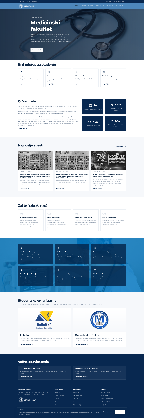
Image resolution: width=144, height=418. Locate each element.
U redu (120, 412)
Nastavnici (58, 401)
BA (123, 1)
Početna (76, 6)
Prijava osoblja (117, 1)
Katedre (57, 398)
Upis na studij (36, 50)
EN (125, 1)
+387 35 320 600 (33, 1)
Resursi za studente (108, 1)
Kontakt (122, 6)
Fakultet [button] (91, 6)
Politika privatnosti (107, 412)
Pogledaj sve (120, 146)
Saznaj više (21, 128)
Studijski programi (60, 395)
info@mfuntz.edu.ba (23, 1)
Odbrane (75, 398)
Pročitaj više (23, 188)
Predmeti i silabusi (78, 395)
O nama (48, 50)
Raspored (76, 392)
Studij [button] (98, 6)
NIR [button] (103, 6)
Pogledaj (22, 84)
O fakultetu (58, 392)
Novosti (83, 6)
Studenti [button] (109, 6)
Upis (116, 6)
